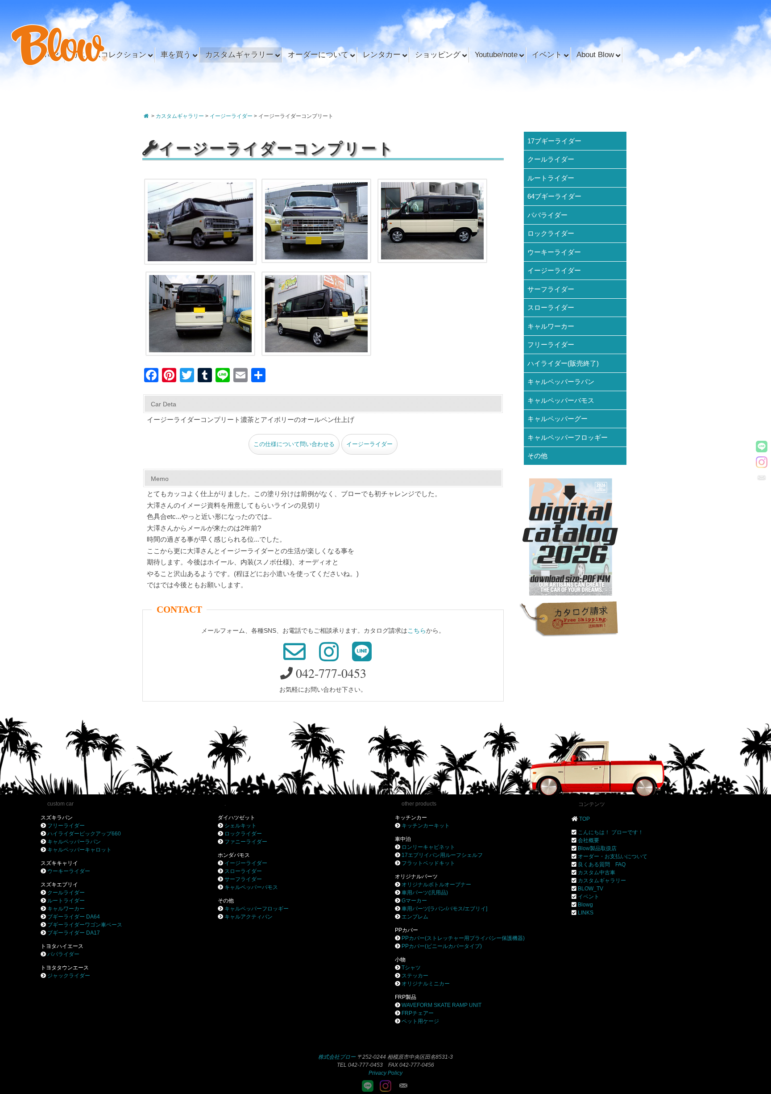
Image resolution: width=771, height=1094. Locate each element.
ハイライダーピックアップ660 (84, 834)
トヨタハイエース (62, 946)
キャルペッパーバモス (560, 400)
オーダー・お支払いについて (612, 856)
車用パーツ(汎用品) (425, 892)
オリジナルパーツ (416, 876)
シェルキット (240, 826)
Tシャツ (411, 968)
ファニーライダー (245, 842)
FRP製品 (405, 997)
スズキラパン (57, 817)
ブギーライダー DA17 (73, 933)
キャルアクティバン (248, 917)
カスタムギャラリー (602, 880)
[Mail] (761, 477)
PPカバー (406, 930)
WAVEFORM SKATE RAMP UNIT (441, 1005)
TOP (584, 819)
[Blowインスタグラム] (761, 462)
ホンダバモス (234, 855)
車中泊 (403, 839)
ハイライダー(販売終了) (563, 363)
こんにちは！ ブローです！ (610, 832)
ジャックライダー (68, 976)
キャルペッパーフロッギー (567, 437)
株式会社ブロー (337, 1057)
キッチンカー (411, 817)
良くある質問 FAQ (602, 864)
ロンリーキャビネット (428, 847)
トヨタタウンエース (65, 968)
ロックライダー (550, 233)
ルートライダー (550, 178)
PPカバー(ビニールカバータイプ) (442, 946)
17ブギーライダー (554, 141)
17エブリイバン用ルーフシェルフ (442, 855)
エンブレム (415, 917)
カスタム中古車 (596, 872)
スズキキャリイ (59, 863)
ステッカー (415, 976)
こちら (416, 630)
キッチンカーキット (426, 826)
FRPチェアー (418, 1013)
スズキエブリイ (59, 884)
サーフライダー (550, 289)
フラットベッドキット (428, 863)
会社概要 (588, 840)
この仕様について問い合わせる (294, 444)
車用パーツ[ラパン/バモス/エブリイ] (444, 909)
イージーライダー (369, 444)
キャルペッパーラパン (560, 381)
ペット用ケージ (420, 1021)
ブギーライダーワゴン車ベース (84, 925)
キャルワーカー (550, 326)
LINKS (585, 913)
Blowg (585, 905)
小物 (400, 959)
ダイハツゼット (236, 817)
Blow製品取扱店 (597, 848)
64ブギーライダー (554, 196)
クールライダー (550, 159)
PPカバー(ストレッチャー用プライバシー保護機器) (463, 938)
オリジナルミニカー (426, 984)
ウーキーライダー (554, 252)
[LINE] (761, 446)
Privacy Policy (385, 1073)
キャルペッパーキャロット (79, 850)
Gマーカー (414, 901)
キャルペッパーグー (557, 418)
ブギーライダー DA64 (73, 917)
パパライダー (547, 215)
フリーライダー (550, 344)
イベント (588, 897)
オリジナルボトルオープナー (436, 884)
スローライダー (550, 307)
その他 (537, 455)
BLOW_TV (590, 888)
